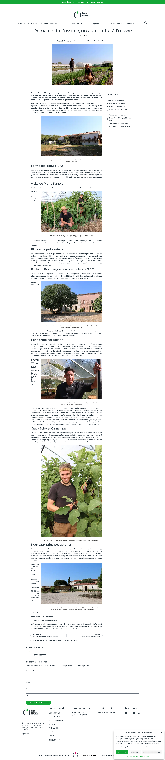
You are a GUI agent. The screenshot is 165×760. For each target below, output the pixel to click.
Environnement (51, 24)
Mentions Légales (145, 756)
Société (63, 24)
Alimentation (36, 24)
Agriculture (23, 24)
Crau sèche (78, 435)
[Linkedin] (134, 713)
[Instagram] (139, 713)
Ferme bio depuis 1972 (116, 100)
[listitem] (82, 2)
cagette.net (46, 626)
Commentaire (31, 671)
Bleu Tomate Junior (124, 24)
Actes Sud (38, 640)
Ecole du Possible (94, 274)
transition (76, 640)
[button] (161, 733)
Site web (29, 695)
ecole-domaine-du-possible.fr (42, 617)
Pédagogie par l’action (117, 115)
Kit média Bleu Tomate (105, 712)
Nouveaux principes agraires (119, 126)
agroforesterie (40, 261)
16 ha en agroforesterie (117, 106)
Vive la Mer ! (77, 24)
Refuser (134, 752)
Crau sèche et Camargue (118, 123)
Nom (28, 682)
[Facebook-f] (130, 713)
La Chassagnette (80, 408)
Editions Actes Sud (94, 172)
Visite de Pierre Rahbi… (117, 103)
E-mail (28, 689)
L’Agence (112, 24)
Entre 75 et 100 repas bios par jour (120, 119)
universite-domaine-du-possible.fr (44, 620)
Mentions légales (89, 755)
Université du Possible (55, 331)
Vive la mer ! (54, 728)
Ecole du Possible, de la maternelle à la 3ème (118, 111)
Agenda (96, 24)
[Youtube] (126, 713)
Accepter (122, 752)
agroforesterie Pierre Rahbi (53, 640)
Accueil (60, 41)
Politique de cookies (133, 756)
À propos (25, 734)
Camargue (68, 640)
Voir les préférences (152, 752)
